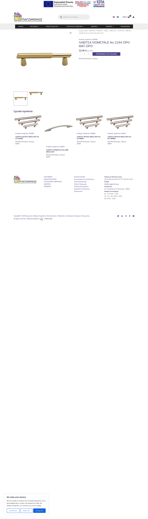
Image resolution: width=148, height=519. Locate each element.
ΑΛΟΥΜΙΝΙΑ (34, 26)
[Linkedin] (122, 216)
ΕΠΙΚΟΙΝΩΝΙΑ (125, 26)
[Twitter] (118, 216)
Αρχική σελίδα (83, 31)
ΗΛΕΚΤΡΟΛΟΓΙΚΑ (52, 26)
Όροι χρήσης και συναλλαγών (84, 179)
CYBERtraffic (48, 219)
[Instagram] (126, 216)
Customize (13, 510)
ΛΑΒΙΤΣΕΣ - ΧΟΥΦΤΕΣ (116, 31)
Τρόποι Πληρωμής (80, 184)
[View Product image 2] (36, 93)
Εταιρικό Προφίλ (79, 177)
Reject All (26, 510)
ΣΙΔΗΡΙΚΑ (94, 26)
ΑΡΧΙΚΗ (20, 26)
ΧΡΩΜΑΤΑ (109, 26)
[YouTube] (133, 216)
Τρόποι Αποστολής (80, 181)
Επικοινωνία (78, 191)
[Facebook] (130, 216)
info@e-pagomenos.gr (111, 184)
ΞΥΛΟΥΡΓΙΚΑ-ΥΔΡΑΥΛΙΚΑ (74, 26)
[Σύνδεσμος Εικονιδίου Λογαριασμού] (133, 17)
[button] (70, 33)
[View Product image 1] (21, 98)
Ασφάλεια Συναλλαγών (82, 189)
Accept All (39, 510)
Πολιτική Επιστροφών (81, 186)
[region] (26, 504)
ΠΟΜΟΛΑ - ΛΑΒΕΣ (102, 31)
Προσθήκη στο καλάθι (106, 54)
